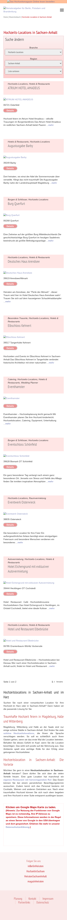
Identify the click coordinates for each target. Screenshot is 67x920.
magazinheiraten (36, 881)
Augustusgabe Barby (20, 145)
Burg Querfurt (16, 203)
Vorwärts (59, 682)
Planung (18, 898)
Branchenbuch (15, 17)
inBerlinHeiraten (35, 866)
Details (10, 110)
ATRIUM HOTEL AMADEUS (24, 88)
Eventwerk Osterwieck (21, 502)
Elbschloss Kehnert (19, 325)
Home (5, 17)
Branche (33, 47)
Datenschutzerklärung (17, 827)
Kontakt (32, 898)
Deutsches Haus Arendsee (24, 261)
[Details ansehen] (18, 99)
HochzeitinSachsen (35, 871)
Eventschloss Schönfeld (22, 444)
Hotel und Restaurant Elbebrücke (28, 629)
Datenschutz (42, 902)
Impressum (48, 898)
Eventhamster (16, 386)
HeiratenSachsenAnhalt (35, 876)
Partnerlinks (24, 902)
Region (33, 59)
